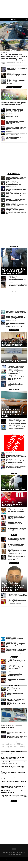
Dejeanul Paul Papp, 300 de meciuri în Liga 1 (11, 753)
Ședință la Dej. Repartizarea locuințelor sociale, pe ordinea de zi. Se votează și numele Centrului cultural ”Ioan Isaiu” (13, 772)
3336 (3, 746)
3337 (7, 746)
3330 (3, 744)
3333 (14, 744)
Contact (14, 852)
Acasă (4, 852)
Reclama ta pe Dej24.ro (21, 852)
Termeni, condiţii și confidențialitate (14, 854)
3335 (22, 744)
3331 (7, 744)
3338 (11, 746)
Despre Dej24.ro (9, 852)
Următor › (16, 746)
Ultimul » (22, 746)
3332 (11, 744)
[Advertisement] (14, 9)
